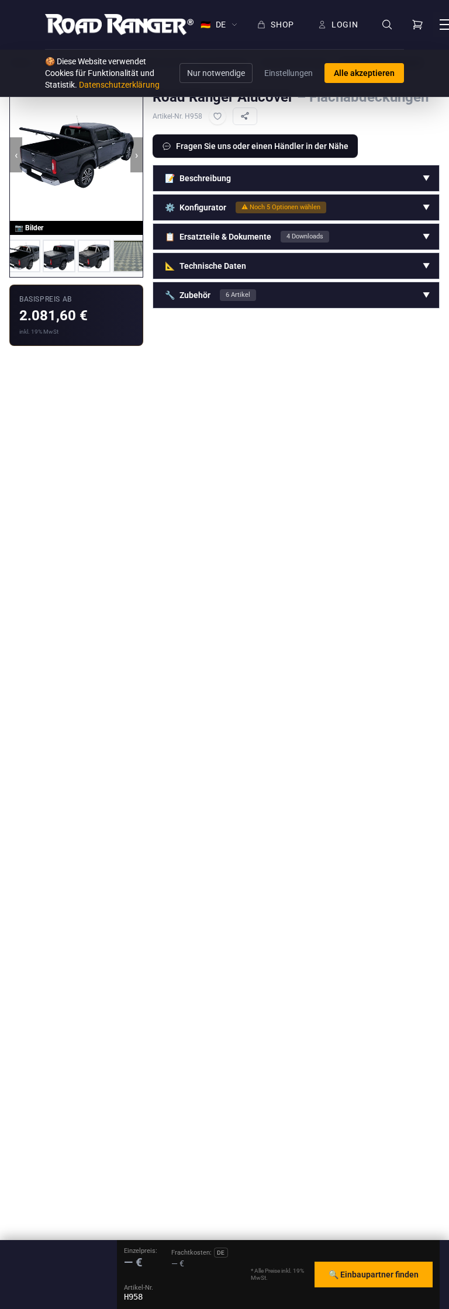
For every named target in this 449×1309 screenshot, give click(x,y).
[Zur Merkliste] (217, 116)
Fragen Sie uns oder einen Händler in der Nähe (262, 146)
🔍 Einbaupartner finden (374, 1274)
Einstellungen (288, 73)
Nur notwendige (216, 73)
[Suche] (387, 25)
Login (344, 24)
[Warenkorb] (417, 24)
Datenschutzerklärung (119, 84)
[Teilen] (245, 116)
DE (213, 24)
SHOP (282, 24)
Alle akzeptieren (364, 73)
